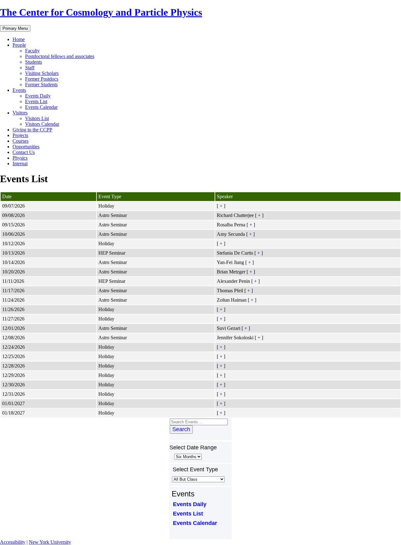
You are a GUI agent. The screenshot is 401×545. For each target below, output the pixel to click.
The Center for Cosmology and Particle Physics (101, 12)
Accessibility (12, 542)
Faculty (32, 50)
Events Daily (38, 95)
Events (19, 90)
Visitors (20, 112)
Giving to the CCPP (32, 129)
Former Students (41, 84)
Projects (20, 135)
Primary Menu (15, 28)
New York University (50, 542)
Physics (20, 158)
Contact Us (24, 152)
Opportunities (26, 146)
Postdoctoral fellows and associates (59, 56)
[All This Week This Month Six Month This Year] (187, 456)
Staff (29, 67)
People (19, 45)
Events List (36, 101)
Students (33, 62)
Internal (20, 163)
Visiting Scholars (42, 73)
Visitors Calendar (42, 124)
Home (19, 39)
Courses (21, 141)
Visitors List (37, 118)
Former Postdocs (41, 79)
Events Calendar (41, 107)
